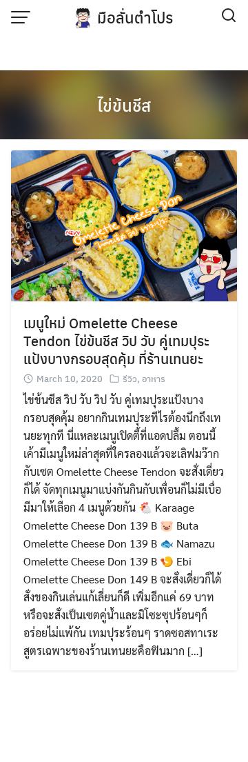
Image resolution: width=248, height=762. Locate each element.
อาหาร (153, 378)
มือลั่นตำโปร (135, 17)
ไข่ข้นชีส (124, 105)
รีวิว (130, 378)
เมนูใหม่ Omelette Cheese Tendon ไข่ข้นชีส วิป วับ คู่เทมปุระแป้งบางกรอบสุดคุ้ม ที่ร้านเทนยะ (116, 340)
